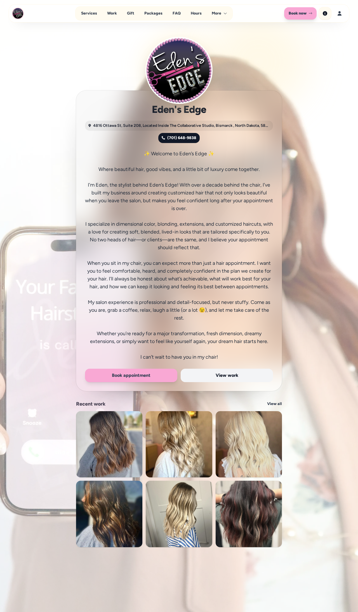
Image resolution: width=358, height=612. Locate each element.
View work (227, 375)
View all (274, 403)
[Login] (339, 13)
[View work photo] (109, 444)
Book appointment (131, 375)
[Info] (325, 13)
